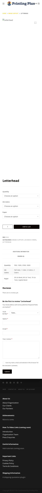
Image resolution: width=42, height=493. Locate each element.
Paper (5, 212)
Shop (4, 389)
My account (31, 389)
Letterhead (7, 242)
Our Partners (8, 408)
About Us (21, 389)
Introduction (8, 431)
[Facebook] (3, 382)
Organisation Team (10, 434)
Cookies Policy (8, 463)
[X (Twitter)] (7, 382)
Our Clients (7, 405)
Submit (7, 372)
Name (5, 319)
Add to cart (27, 227)
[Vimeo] (21, 382)
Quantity (6, 192)
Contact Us (12, 389)
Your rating (5, 313)
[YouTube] (17, 382)
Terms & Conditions (10, 466)
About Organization (11, 403)
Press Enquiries (9, 437)
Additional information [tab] (21, 252)
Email (5, 329)
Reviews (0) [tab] (21, 256)
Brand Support (18, 240)
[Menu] (3, 4)
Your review (7, 339)
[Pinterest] (14, 382)
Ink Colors (6, 202)
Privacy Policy (8, 460)
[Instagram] (10, 382)
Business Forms (30, 240)
